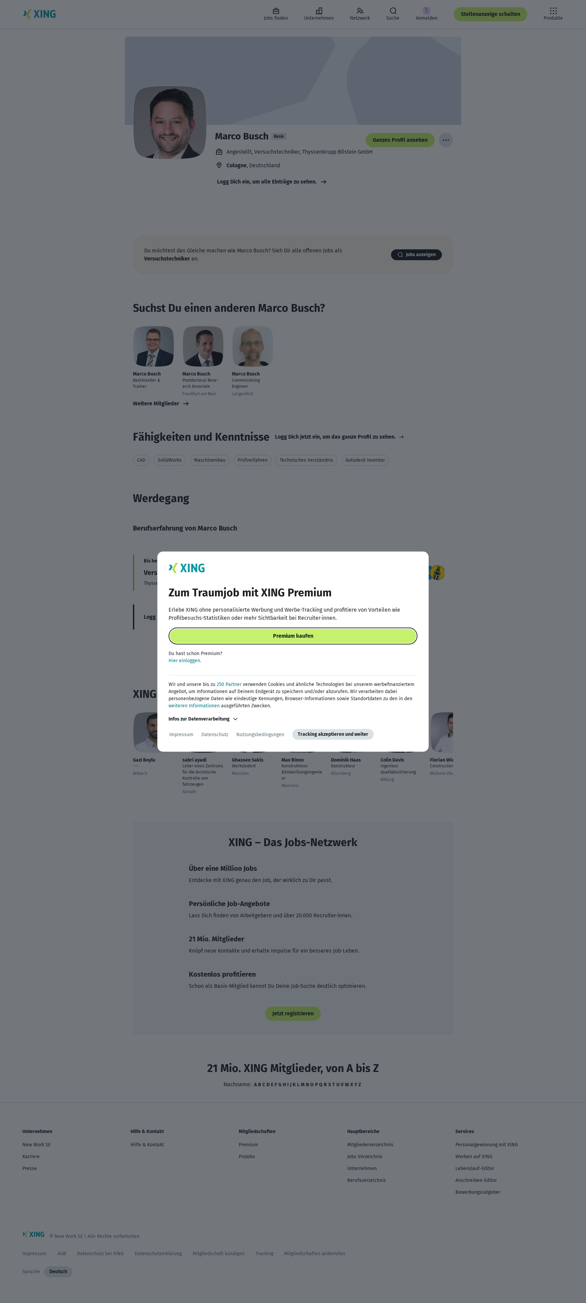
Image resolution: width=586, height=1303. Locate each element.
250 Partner (229, 684)
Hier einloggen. (185, 661)
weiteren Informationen (194, 706)
